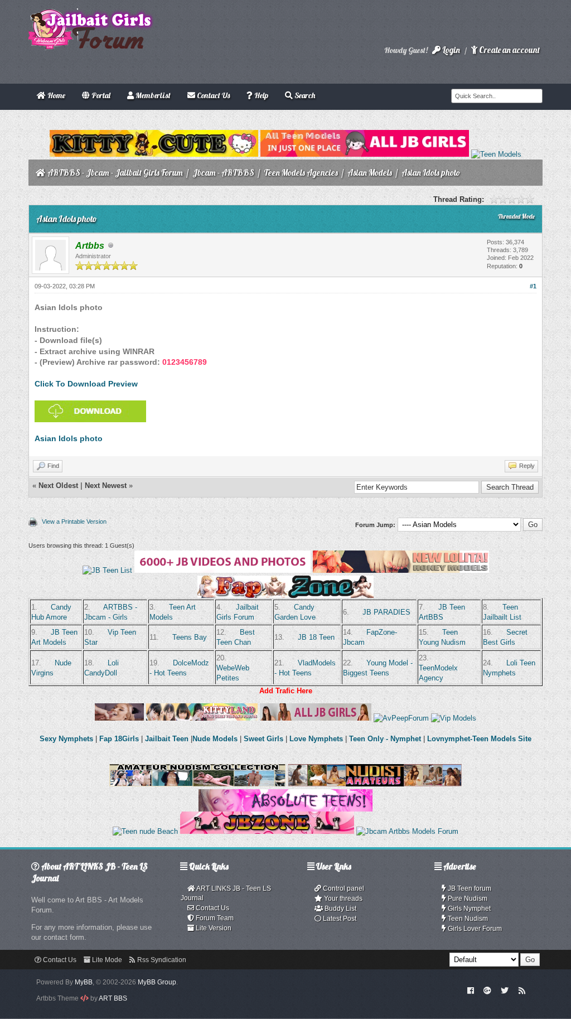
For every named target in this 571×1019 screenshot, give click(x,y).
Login (450, 50)
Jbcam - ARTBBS (223, 172)
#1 (533, 286)
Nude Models (215, 739)
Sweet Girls (263, 739)
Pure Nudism (466, 898)
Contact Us (211, 908)
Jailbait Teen (166, 739)
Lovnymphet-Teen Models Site (479, 739)
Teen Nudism (467, 919)
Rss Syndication (161, 960)
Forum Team (214, 918)
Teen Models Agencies (301, 172)
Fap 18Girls (119, 739)
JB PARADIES (386, 612)
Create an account (508, 50)
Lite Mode (106, 960)
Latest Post (338, 919)
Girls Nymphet (468, 908)
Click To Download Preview (86, 383)
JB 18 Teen (316, 637)
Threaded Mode (516, 216)
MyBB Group (157, 982)
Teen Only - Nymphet (385, 739)
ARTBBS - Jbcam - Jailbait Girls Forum (115, 172)
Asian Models (369, 172)
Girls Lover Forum (474, 929)
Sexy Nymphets (67, 739)
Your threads (342, 898)
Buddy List (339, 908)
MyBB (84, 982)
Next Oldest (58, 485)
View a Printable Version (74, 521)
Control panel (342, 888)
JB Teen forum (468, 888)
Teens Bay (189, 637)
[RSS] (522, 990)
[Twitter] (504, 990)
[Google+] (487, 990)
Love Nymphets (316, 739)
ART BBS (113, 998)
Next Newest (106, 485)
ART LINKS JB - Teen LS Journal (226, 893)
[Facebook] (470, 990)
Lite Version (212, 928)
